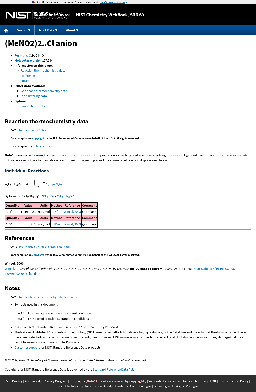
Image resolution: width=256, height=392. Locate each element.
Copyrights (77, 381)
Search (22, 30)
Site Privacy (14, 381)
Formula (20, 55)
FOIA (213, 381)
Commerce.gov (140, 386)
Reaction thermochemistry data (43, 70)
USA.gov (178, 386)
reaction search (60, 155)
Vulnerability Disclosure (164, 381)
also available (239, 155)
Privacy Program (56, 381)
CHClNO (54, 183)
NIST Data (46, 30)
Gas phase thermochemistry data (44, 91)
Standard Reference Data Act (113, 369)
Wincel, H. (11, 268)
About (70, 30)
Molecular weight (27, 60)
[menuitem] (6, 30)
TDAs (56, 224)
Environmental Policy (234, 381)
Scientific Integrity (70, 386)
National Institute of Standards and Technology (38, 14)
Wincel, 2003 (72, 211)
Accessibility (33, 381)
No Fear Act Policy (195, 381)
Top (21, 130)
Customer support (27, 347)
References (28, 75)
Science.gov (161, 386)
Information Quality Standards (106, 386)
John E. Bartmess (43, 146)
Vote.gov (192, 386)
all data (35, 273)
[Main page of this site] (6, 30)
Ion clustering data (34, 96)
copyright (38, 138)
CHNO (48, 196)
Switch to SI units (33, 106)
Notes (25, 80)
